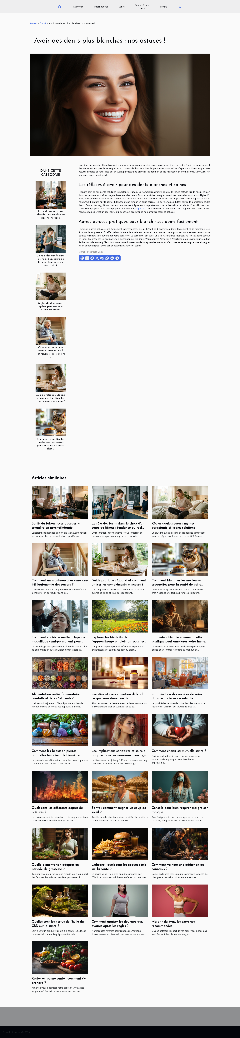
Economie (78, 6)
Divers (163, 6)
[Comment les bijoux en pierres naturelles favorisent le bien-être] (60, 729)
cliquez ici (140, 208)
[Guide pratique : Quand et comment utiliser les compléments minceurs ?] (51, 377)
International (101, 6)
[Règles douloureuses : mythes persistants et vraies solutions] (51, 286)
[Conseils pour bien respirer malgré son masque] (180, 786)
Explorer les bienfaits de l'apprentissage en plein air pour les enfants (118, 642)
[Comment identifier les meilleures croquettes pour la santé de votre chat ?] (51, 422)
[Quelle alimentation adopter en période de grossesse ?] (60, 843)
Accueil (33, 23)
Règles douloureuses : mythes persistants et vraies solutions (50, 306)
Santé (122, 6)
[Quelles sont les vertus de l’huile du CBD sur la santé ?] (60, 900)
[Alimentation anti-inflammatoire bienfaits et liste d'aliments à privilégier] (60, 672)
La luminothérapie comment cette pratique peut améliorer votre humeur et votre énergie (180, 642)
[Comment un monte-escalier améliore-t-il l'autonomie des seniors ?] (51, 330)
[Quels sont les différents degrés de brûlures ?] (60, 786)
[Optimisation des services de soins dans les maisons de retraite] (180, 672)
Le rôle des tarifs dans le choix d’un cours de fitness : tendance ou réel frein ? (118, 528)
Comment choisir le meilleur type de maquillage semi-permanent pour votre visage (58, 642)
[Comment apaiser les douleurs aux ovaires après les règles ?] (120, 900)
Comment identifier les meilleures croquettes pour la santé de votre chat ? (176, 585)
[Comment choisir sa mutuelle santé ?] (180, 729)
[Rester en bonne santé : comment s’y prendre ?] (60, 957)
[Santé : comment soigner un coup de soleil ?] (120, 786)
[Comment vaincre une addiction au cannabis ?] (180, 843)
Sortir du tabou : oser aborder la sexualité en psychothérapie (51, 214)
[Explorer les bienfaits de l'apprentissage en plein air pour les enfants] (120, 616)
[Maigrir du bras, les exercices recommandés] (180, 900)
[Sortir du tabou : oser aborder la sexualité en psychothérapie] (51, 194)
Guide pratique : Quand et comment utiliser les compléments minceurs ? (50, 398)
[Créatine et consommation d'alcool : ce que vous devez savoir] (120, 672)
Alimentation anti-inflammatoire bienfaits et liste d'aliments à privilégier (56, 698)
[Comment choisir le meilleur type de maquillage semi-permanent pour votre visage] (60, 616)
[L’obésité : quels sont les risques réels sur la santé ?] (120, 843)
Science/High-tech (142, 6)
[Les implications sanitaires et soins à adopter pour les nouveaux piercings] (120, 729)
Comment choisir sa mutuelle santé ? (179, 751)
